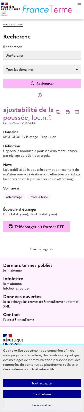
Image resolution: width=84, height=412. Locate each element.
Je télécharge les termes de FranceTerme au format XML (41, 303)
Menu (79, 5)
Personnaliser (42, 405)
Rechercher (45, 83)
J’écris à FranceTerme (18, 319)
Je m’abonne (12, 270)
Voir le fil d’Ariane (13, 24)
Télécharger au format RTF (39, 226)
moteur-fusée (39, 197)
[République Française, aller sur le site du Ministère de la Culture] (10, 9)
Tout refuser (42, 394)
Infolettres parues (16, 288)
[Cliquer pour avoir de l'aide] (39, 95)
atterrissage (14, 197)
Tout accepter (42, 383)
